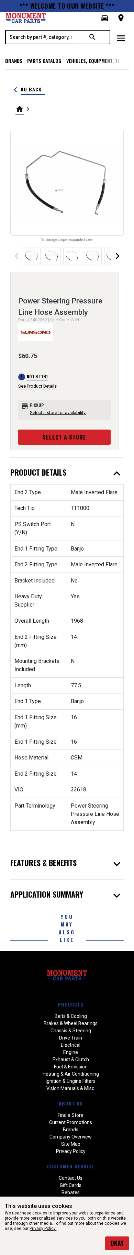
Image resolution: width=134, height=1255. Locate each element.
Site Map (70, 1144)
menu (120, 38)
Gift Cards (70, 1185)
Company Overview (70, 1137)
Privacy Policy (71, 1151)
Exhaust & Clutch (71, 1059)
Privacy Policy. (43, 1228)
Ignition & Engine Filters (71, 1081)
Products (70, 1004)
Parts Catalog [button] (44, 60)
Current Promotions (70, 1122)
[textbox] (40, 37)
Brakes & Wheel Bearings (71, 1023)
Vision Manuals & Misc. (70, 1088)
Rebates (71, 1192)
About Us (71, 1103)
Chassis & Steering (71, 1030)
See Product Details (37, 386)
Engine (70, 1052)
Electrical (70, 1045)
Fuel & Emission (71, 1066)
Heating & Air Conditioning (71, 1074)
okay (117, 1243)
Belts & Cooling (71, 1016)
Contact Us (70, 1178)
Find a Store (70, 1115)
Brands (13, 60)
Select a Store (64, 437)
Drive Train (70, 1038)
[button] (104, 18)
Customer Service (70, 1166)
